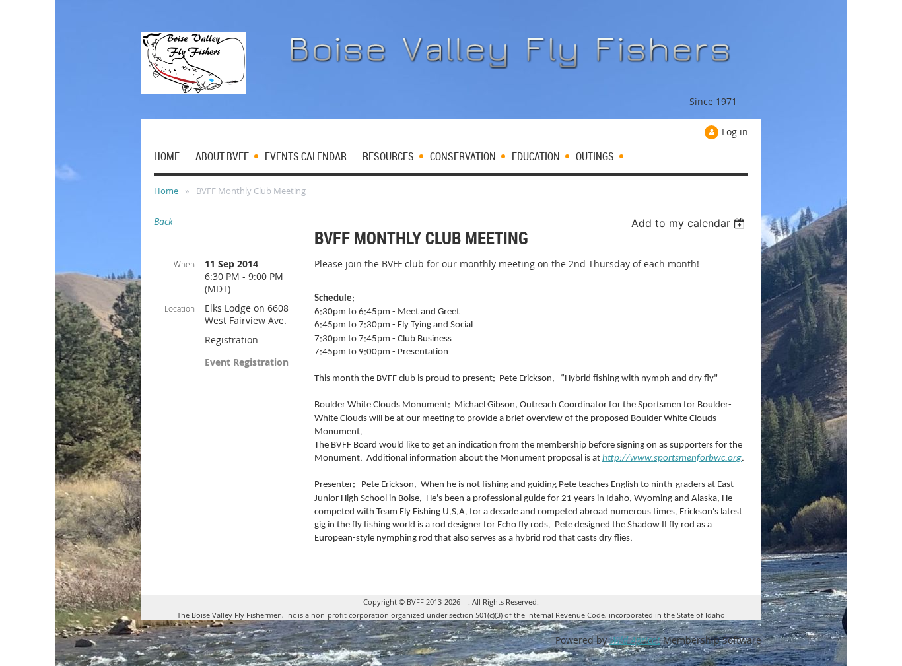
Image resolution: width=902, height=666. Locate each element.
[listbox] (689, 223)
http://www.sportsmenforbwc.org (672, 458)
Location (179, 308)
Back (163, 221)
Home (166, 191)
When (184, 264)
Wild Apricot (634, 640)
